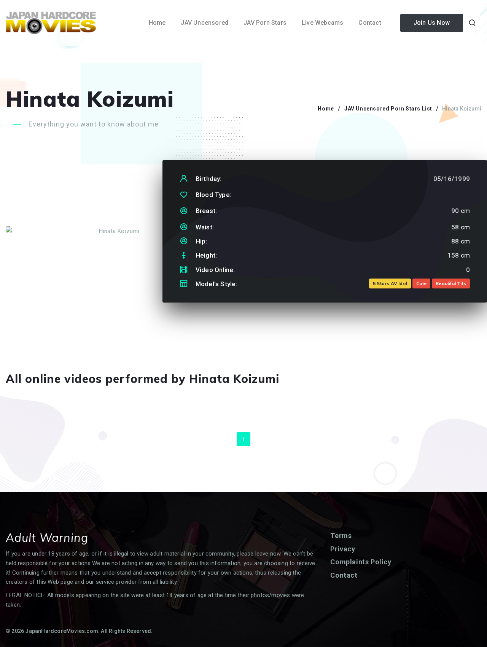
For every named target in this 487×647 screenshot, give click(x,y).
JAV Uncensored (204, 22)
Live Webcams (322, 22)
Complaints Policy (360, 562)
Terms (341, 536)
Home (157, 22)
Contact (369, 22)
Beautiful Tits (451, 283)
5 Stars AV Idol (390, 283)
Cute (421, 283)
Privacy (342, 549)
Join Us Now (432, 22)
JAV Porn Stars (265, 22)
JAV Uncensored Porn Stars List (388, 109)
